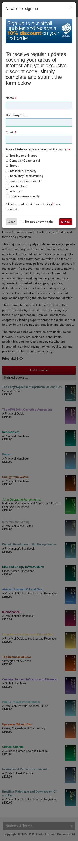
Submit (65, 221)
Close (11, 221)
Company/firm (16, 115)
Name (10, 98)
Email (10, 132)
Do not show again (39, 221)
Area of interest (37, 149)
